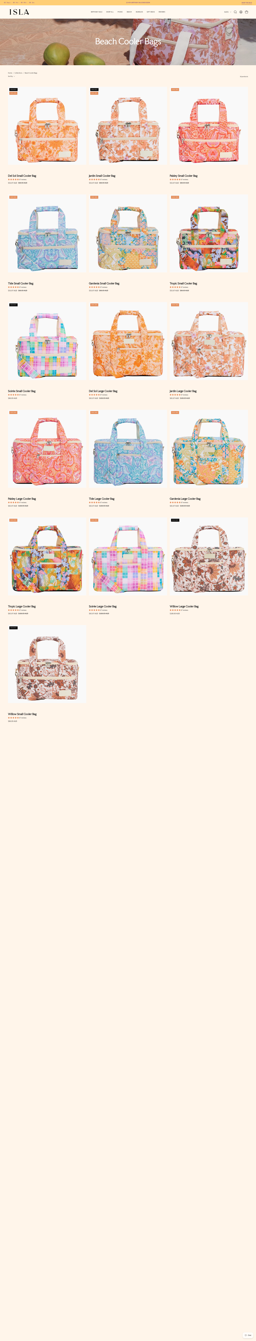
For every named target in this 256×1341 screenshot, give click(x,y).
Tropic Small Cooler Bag (183, 283)
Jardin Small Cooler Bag (102, 176)
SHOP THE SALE (247, 3)
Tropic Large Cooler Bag (21, 606)
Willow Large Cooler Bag (184, 606)
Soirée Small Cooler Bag (21, 391)
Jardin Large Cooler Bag (183, 391)
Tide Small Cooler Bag (20, 283)
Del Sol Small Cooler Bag (22, 176)
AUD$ (226, 12)
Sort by (10, 76)
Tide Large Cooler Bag (101, 499)
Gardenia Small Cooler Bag (104, 283)
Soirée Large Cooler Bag (103, 606)
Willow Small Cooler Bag (22, 714)
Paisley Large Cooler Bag (22, 499)
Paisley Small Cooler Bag (183, 176)
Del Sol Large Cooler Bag (103, 391)
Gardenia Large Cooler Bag (185, 499)
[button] (120, 12)
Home (10, 73)
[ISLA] (19, 12)
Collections (18, 73)
